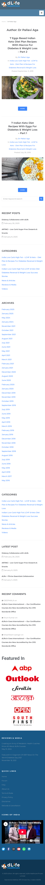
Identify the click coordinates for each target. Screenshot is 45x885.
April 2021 (6, 355)
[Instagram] (13, 849)
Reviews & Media (9, 285)
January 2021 (7, 368)
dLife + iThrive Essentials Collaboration (18, 576)
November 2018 (8, 443)
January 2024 (8, 322)
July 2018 (6, 459)
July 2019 (6, 409)
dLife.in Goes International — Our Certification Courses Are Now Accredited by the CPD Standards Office (21, 608)
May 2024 (6, 318)
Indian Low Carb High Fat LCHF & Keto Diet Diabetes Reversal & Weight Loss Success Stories (21, 272)
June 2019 (6, 414)
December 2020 (9, 372)
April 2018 (6, 472)
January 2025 (7, 313)
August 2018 (7, 455)
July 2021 (6, 343)
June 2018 (6, 464)
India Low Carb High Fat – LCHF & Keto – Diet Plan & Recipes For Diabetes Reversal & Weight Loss (22, 261)
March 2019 (7, 426)
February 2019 (8, 430)
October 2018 (8, 447)
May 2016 (6, 480)
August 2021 (7, 338)
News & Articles (8, 280)
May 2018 (6, 468)
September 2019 (9, 405)
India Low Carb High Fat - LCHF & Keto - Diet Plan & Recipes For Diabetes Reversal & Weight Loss (23, 64)
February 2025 (8, 309)
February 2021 (8, 364)
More (22, 108)
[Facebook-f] (8, 849)
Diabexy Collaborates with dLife (15, 220)
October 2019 (7, 401)
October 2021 (7, 330)
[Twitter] (3, 849)
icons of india (11, 815)
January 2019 (7, 434)
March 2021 (7, 359)
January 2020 (8, 389)
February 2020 (8, 384)
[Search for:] (20, 199)
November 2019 (8, 397)
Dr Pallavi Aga (24, 57)
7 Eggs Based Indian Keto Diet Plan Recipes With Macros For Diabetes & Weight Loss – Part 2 (22, 45)
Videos (5, 289)
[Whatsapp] (24, 849)
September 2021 (9, 334)
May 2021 (6, 351)
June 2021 (6, 347)
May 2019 (6, 418)
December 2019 (8, 393)
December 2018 (8, 439)
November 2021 (8, 326)
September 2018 (9, 451)
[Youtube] (18, 849)
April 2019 (6, 422)
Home (4, 21)
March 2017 (7, 476)
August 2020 (7, 376)
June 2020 (6, 380)
